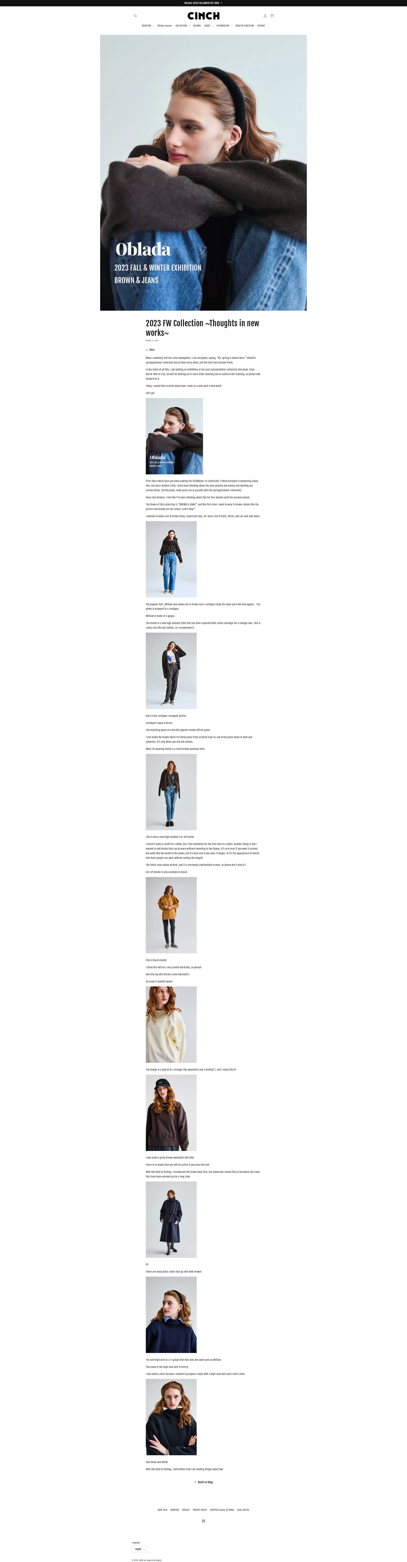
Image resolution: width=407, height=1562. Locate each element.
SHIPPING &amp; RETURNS (222, 1510)
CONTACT (186, 1510)
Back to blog (205, 1482)
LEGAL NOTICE (243, 1510)
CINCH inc (142, 1560)
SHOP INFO (162, 1510)
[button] (135, 15)
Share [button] (152, 350)
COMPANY (174, 1510)
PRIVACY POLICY (200, 1510)
